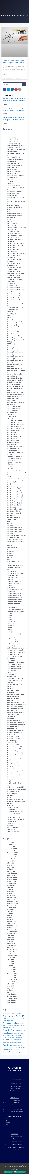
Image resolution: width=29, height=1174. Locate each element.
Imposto (10, 525)
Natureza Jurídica (13, 634)
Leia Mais (5, 104)
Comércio (10, 229)
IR (7, 549)
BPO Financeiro (12, 181)
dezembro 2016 (12, 996)
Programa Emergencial (15, 708)
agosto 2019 (11, 933)
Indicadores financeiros (15, 539)
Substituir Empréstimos (15, 799)
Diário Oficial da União (14, 378)
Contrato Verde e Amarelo (16, 300)
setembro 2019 (12, 931)
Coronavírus (11, 310)
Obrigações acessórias (14, 648)
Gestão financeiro (13, 505)
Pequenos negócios (14, 668)
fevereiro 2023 (12, 849)
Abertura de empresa (14, 133)
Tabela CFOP (11, 807)
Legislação (10, 571)
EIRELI (9, 418)
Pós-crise (10, 700)
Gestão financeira (13, 503)
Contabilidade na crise (14, 253)
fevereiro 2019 (12, 946)
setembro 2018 (12, 956)
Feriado (9, 467)
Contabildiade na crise (14, 243)
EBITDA (9, 414)
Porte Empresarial (13, 696)
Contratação (11, 286)
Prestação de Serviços (14, 702)
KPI (8, 569)
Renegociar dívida (13, 759)
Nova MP (10, 646)
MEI (8, 606)
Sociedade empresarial (15, 787)
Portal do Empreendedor (15, 694)
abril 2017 (10, 990)
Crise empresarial (13, 336)
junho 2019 (10, 937)
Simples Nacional (13, 783)
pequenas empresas (17, 1045)
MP (8, 614)
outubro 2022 (11, 857)
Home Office (11, 519)
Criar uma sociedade (14, 330)
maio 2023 (10, 843)
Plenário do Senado (13, 684)
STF (8, 797)
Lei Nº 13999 (11, 577)
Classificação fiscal (13, 213)
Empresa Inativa (12, 430)
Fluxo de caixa (12, 479)
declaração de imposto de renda (17, 1018)
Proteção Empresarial (14, 712)
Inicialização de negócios (15, 541)
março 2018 (11, 968)
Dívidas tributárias (13, 398)
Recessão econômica (14, 722)
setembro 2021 (12, 883)
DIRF (8, 390)
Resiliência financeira (14, 761)
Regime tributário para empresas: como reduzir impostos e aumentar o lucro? (14, 119)
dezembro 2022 (12, 853)
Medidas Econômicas (14, 599)
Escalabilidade (12, 450)
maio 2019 (10, 939)
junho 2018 (10, 962)
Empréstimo (11, 438)
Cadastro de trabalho (14, 185)
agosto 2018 (11, 958)
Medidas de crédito (13, 597)
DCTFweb (10, 344)
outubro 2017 (11, 978)
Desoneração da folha (14, 374)
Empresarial (11, 432)
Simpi (9, 781)
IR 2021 (9, 553)
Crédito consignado (13, 322)
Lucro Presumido (13, 583)
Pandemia (10, 660)
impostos (5, 1037)
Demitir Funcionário (13, 368)
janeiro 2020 (11, 923)
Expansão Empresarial (14, 463)
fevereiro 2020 (12, 921)
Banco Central (12, 169)
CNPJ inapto (11, 223)
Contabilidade (11, 247)
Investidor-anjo (12, 547)
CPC (8, 316)
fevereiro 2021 (11, 897)
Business (10, 183)
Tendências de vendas (15, 811)
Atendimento (11, 161)
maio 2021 (10, 891)
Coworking (10, 314)
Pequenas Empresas (14, 666)
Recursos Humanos (13, 733)
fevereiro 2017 (12, 994)
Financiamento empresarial (16, 473)
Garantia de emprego (14, 487)
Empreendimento (13, 426)
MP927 (9, 628)
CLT (8, 219)
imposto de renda (15, 1035)
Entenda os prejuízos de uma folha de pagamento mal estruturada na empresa (14, 100)
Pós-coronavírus (12, 698)
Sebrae (9, 769)
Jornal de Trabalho (13, 567)
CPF (8, 318)
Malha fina (10, 587)
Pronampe (10, 710)
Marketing (10, 591)
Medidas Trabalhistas (14, 601)
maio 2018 (10, 964)
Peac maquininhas (13, 664)
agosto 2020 (11, 909)
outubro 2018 (11, 954)
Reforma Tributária (13, 747)
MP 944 (9, 624)
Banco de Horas (12, 171)
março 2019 (11, 944)
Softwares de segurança (15, 789)
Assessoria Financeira (14, 159)
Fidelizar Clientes (13, 471)
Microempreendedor (14, 610)
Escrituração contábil (14, 453)
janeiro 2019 (11, 948)
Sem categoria (12, 775)
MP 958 (9, 626)
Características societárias (16, 197)
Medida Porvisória (13, 593)
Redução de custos (13, 737)
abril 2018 (10, 966)
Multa (9, 632)
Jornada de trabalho (14, 565)
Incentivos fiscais (13, 537)
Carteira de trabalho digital (16, 201)
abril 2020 (10, 917)
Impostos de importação (15, 535)
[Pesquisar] (24, 84)
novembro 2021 (12, 879)
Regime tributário (13, 749)
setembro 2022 (12, 859)
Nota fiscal (10, 640)
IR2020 (9, 557)
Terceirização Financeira (15, 813)
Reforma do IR (12, 745)
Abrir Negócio (11, 141)
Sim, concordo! (8, 1171)
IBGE (8, 521)
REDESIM (10, 735)
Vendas (9, 825)
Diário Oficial (11, 376)
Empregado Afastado (14, 428)
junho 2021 (10, 889)
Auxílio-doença (12, 167)
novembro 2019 (12, 927)
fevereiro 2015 (11, 1002)
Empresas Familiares (14, 436)
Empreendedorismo (14, 424)
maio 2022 (10, 867)
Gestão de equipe (13, 491)
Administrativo (12, 151)
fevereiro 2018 (12, 970)
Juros (12, 1037)
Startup (9, 795)
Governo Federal (12, 517)
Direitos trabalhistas (14, 388)
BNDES (9, 179)
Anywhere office (12, 157)
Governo (10, 515)
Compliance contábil (14, 235)
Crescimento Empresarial (15, 326)
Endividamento (12, 448)
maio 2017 (10, 988)
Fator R (9, 465)
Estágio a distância (13, 457)
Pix (8, 672)
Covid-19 (20, 1016)
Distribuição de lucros (14, 394)
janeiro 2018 (11, 972)
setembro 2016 (12, 998)
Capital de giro (6, 1013)
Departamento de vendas (16, 370)
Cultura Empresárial (13, 338)
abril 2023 (10, 845)
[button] (4, 89)
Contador (10, 284)
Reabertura (10, 718)
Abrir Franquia (11, 139)
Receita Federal (12, 720)
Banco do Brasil (12, 173)
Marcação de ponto (13, 589)
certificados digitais (13, 207)
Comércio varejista (13, 233)
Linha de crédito (12, 581)
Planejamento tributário (15, 678)
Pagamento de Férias (14, 650)
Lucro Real (10, 585)
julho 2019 (10, 935)
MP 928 (9, 620)
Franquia (10, 483)
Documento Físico (13, 408)
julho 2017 (10, 984)
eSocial (9, 455)
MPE (8, 630)
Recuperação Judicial (14, 731)
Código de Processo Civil (15, 227)
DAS (8, 342)
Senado (9, 777)
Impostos (10, 533)
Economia (10, 416)
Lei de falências (12, 575)
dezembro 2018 (12, 950)
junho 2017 (10, 986)
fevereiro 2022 (12, 873)
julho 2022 (10, 863)
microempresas (6, 1042)
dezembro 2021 (12, 877)
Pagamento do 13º (13, 654)
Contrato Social (12, 298)
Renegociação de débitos (16, 755)
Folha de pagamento (14, 481)
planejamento (6, 1047)
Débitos (9, 346)
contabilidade (20, 1013)
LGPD (9, 579)
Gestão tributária (12, 511)
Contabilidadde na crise (15, 245)
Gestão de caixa (12, 489)
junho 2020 (10, 913)
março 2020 (11, 919)
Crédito (9, 320)
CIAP (8, 211)
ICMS (8, 523)
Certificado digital (13, 205)
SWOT (9, 805)
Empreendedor (12, 422)
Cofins (15, 1013)
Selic (8, 773)
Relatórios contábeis (14, 753)
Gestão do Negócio (13, 499)
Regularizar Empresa (14, 751)
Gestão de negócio (13, 495)
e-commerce (11, 412)
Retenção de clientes (14, 763)
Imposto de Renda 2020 (15, 529)
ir (10, 1037)
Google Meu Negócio (14, 513)
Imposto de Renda (13, 527)
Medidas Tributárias (14, 604)
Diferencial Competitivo (15, 380)
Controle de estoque (14, 308)
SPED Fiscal (11, 793)
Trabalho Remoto (13, 817)
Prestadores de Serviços (15, 704)
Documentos (11, 410)
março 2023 (11, 847)
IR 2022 (9, 555)
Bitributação (11, 177)
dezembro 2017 (12, 974)
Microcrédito (11, 608)
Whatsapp (10, 829)
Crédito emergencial (14, 324)
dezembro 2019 (12, 925)
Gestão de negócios (14, 497)
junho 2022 (10, 865)
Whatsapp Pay (12, 831)
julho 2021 (10, 887)
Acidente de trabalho (14, 147)
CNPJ (8, 221)
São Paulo (10, 767)
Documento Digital (13, 406)
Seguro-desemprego (14, 771)
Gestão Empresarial (13, 501)
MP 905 (9, 616)
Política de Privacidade (19, 1171)
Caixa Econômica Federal (15, 187)
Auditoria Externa (13, 163)
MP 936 (9, 622)
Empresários (11, 434)
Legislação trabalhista (14, 573)
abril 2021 (10, 893)
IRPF (8, 559)
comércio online (12, 231)
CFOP (9, 209)
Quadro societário (13, 714)
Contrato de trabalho (14, 288)
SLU (8, 785)
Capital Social (11, 195)
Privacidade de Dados (14, 706)
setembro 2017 (12, 980)
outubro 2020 (11, 905)
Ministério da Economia (15, 612)
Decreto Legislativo (13, 364)
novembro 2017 (12, 976)
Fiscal (9, 477)
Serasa (9, 779)
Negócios (10, 638)
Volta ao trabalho (13, 827)
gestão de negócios (15, 1027)
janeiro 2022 (11, 875)
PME (8, 686)
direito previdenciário (14, 386)
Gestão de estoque (13, 493)
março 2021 (11, 895)
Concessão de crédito (14, 239)
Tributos (10, 823)
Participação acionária (14, 662)
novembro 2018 (12, 952)
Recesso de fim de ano (15, 724)
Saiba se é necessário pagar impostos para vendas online (13, 61)
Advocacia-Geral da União (16, 153)
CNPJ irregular (12, 225)
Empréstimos (11, 444)
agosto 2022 (11, 861)
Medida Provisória (13, 595)
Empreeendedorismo (14, 420)
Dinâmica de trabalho (14, 382)
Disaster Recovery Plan (15, 392)
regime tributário (8, 1049)
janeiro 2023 (11, 851)
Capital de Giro (12, 193)
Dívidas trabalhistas (13, 396)
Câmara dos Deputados (15, 191)
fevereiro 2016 (12, 1000)
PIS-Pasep (10, 670)
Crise (8, 334)
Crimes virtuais (12, 332)
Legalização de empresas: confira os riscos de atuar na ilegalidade (13, 109)
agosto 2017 (11, 982)
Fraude (9, 485)
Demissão (10, 366)
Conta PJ (10, 241)
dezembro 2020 (12, 901)
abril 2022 (10, 869)
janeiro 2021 (11, 899)
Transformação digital (14, 819)
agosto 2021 (11, 885)
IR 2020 (9, 551)
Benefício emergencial (15, 175)
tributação (18, 1052)
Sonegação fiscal (13, 791)
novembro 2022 (12, 855)
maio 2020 (10, 915)
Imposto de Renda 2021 (15, 531)
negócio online (12, 636)
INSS (8, 545)
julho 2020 (10, 911)
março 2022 (11, 871)
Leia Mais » (5, 74)
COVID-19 (10, 312)
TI (7, 815)
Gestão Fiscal (11, 507)
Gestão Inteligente (13, 509)
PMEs (9, 688)
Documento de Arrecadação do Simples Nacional (15, 402)
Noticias (9, 644)
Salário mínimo (12, 765)
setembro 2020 (12, 907)
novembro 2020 (12, 903)
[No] (27, 1168)
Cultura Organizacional (14, 340)
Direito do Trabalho (13, 384)
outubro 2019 (11, 929)
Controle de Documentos (16, 304)
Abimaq (9, 135)
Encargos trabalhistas (14, 446)
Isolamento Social (13, 561)
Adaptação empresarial (15, 149)
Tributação (10, 821)
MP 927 (9, 618)
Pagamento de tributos (15, 652)
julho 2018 (10, 960)
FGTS (9, 469)
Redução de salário (13, 739)
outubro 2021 (11, 881)
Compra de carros (13, 237)
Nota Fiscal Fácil (12, 642)
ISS (8, 563)
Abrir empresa (12, 137)
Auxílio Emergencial (13, 165)
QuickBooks (11, 716)
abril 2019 (10, 942)
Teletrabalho (11, 809)
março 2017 (11, 992)
